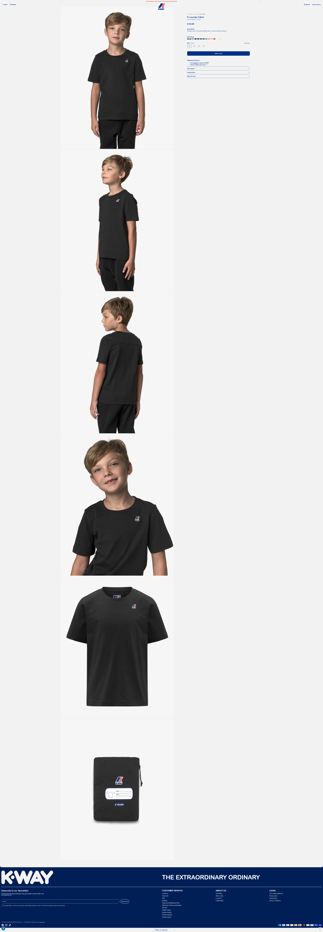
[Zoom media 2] (117, 220)
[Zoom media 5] (117, 647)
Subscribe (124, 901)
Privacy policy (273, 896)
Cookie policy (273, 898)
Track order (165, 896)
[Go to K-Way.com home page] (161, 6)
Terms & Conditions (275, 900)
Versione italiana (167, 912)
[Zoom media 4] (117, 505)
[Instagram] (6, 925)
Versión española (167, 914)
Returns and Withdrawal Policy (171, 903)
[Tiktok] (10, 925)
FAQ (163, 898)
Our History (219, 893)
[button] (3, 929)
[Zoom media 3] (117, 362)
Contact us (165, 893)
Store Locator (219, 896)
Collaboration (219, 900)
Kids (191, 14)
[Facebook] (2, 925)
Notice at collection (161, 930)
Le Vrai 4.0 (219, 898)
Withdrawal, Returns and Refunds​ (171, 905)
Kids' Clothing (196, 14)
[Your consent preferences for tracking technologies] (320, 929)
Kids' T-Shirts (202, 14)
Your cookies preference (276, 893)
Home (188, 14)
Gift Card (164, 907)
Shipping (164, 900)
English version (166, 910)
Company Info (42, 922)
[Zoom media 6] (117, 789)
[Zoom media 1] (117, 78)
